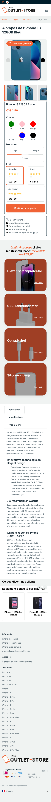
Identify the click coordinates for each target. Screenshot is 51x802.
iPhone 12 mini (8, 697)
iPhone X (6, 672)
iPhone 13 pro (8, 713)
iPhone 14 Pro (8, 729)
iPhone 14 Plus (8, 725)
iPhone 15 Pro (8, 746)
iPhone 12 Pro (8, 701)
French (9, 791)
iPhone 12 (6, 693)
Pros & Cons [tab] (15, 424)
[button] (5, 2)
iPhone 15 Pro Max (10, 750)
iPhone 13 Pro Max (10, 717)
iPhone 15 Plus (8, 742)
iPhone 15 (6, 737)
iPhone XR (6, 680)
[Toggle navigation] (46, 10)
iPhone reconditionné (11, 643)
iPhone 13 (6, 705)
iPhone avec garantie (11, 647)
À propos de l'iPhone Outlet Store (17, 661)
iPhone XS (6, 676)
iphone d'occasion (10, 639)
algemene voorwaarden (34, 775)
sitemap (44, 771)
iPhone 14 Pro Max (10, 733)
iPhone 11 (6, 689)
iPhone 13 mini (8, 709)
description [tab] (14, 409)
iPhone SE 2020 (9, 684)
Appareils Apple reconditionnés (16, 651)
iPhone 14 (6, 721)
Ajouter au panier (27, 208)
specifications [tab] (16, 417)
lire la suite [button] (38, 283)
